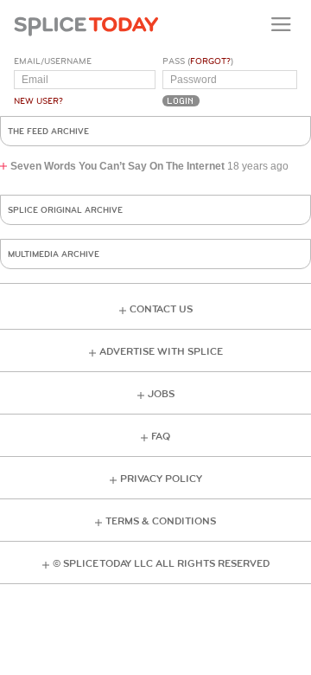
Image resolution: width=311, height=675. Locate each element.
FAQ (160, 436)
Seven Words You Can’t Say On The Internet (117, 166)
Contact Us (161, 309)
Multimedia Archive (53, 254)
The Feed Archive (48, 131)
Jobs (161, 394)
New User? (38, 101)
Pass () (197, 61)
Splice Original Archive (65, 210)
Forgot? (210, 61)
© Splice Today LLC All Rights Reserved (161, 563)
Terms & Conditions (160, 521)
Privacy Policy (161, 478)
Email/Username (53, 61)
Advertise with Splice (161, 351)
